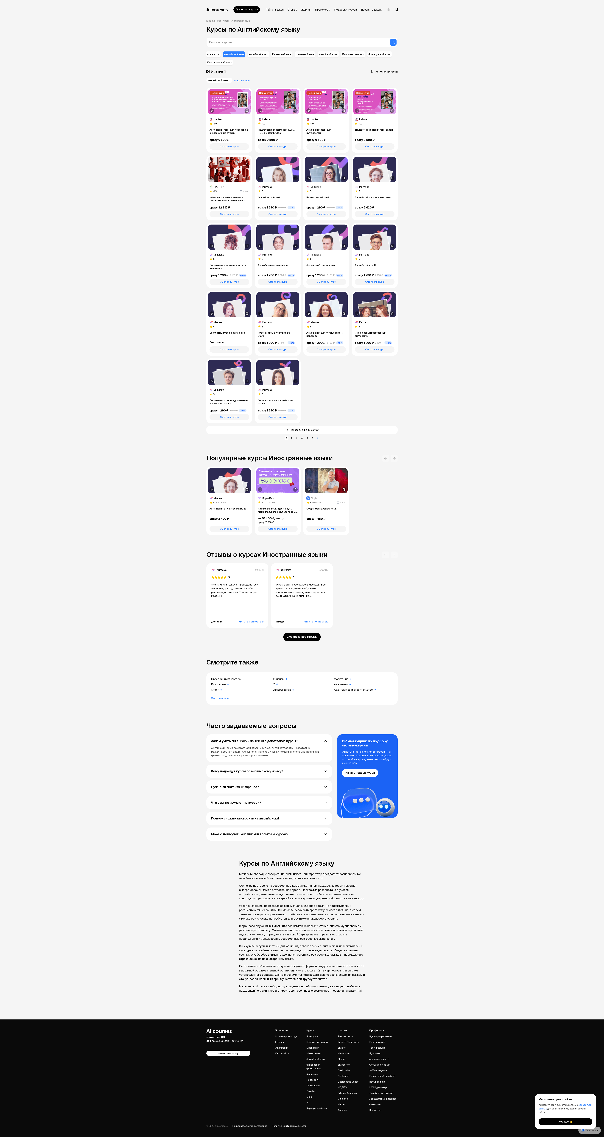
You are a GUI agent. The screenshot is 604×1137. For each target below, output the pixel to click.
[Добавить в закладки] (247, 110)
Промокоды (322, 9)
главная (210, 20)
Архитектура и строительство (354, 689)
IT (274, 684)
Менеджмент (314, 1053)
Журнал (306, 9)
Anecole (342, 1110)
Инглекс (342, 1104)
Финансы (279, 679)
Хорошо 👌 (566, 1121)
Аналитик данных (379, 1059)
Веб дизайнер (377, 1081)
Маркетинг (341, 679)
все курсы (223, 20)
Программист (377, 1042)
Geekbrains (344, 1070)
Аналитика (341, 684)
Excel (309, 1096)
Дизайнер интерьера (381, 1093)
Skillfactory (344, 1064)
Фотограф (375, 1104)
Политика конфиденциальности (289, 1126)
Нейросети (312, 1079)
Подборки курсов (345, 9)
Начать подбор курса (360, 772)
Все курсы (312, 1036)
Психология (219, 684)
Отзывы (292, 9)
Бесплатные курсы (317, 1042)
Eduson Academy (347, 1093)
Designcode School (348, 1081)
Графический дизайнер (382, 1076)
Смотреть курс (229, 146)
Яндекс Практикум (348, 1042)
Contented (343, 1076)
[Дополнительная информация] (212, 110)
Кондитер (374, 1110)
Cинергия (343, 1098)
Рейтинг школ (275, 9)
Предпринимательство (226, 679)
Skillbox (342, 1047)
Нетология (344, 1053)
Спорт (215, 689)
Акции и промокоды (286, 1036)
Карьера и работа (316, 1108)
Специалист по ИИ (379, 1064)
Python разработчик (380, 1036)
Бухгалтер (375, 1053)
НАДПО (342, 1087)
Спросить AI (592, 1130)
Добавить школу (371, 9)
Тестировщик (377, 1047)
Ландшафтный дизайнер (383, 1098)
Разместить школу (228, 1053)
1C (307, 1102)
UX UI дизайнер (378, 1087)
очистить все (241, 80)
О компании (281, 1047)
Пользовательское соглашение (249, 1126)
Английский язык (315, 1059)
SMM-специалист (379, 1070)
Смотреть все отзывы (302, 636)
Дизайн (310, 1091)
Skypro (341, 1059)
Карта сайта (282, 1053)
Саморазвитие (282, 689)
